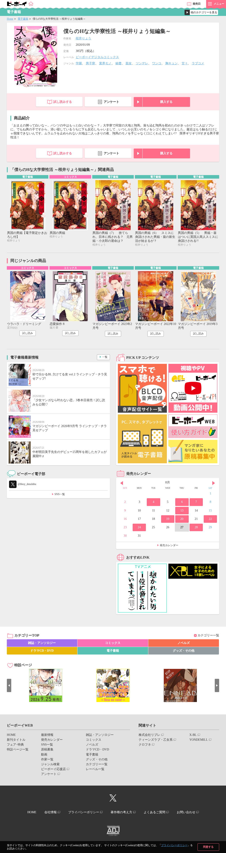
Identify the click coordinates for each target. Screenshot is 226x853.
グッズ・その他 (183, 650)
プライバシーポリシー (174, 845)
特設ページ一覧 (17, 749)
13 (181, 510)
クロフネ (145, 744)
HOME (11, 735)
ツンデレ (142, 63)
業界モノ (105, 63)
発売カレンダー (169, 545)
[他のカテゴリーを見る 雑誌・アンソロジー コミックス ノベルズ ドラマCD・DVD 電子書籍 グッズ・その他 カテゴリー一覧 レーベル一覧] (201, 12)
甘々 (185, 63)
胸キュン (171, 63)
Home (10, 18)
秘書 (118, 63)
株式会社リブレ (149, 735)
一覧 (104, 357)
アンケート (111, 101)
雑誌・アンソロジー (42, 643)
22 (210, 519)
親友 (129, 63)
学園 (79, 63)
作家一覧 (47, 759)
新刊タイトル (16, 739)
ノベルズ (183, 643)
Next (213, 483)
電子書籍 (23, 18)
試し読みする (62, 101)
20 (181, 519)
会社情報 (50, 812)
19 (167, 519)
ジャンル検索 (50, 764)
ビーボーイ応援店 (53, 769)
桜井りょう (83, 38)
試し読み (27, 333)
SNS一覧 (60, 494)
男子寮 (90, 63)
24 (139, 527)
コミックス (113, 643)
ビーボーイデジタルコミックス (97, 57)
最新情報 (47, 735)
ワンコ (156, 63)
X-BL (193, 735)
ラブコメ (198, 63)
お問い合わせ (186, 812)
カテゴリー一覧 (208, 635)
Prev (121, 483)
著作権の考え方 (121, 812)
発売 (197, 3)
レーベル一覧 (95, 769)
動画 (44, 754)
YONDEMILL (198, 739)
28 (196, 527)
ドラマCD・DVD (42, 650)
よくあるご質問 (154, 812)
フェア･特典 (15, 744)
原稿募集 (47, 749)
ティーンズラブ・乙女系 (156, 739)
